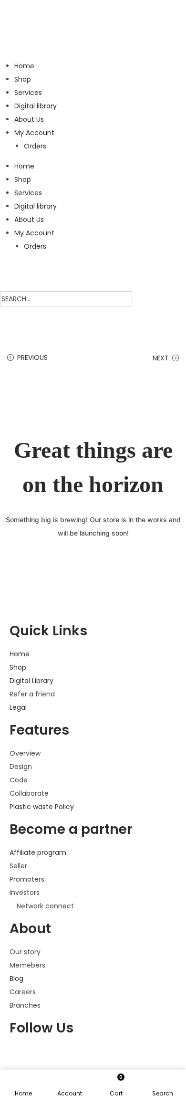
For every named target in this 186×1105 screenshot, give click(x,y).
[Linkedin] (124, 1056)
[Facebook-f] (21, 1056)
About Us (29, 119)
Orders (35, 146)
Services (28, 92)
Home (24, 66)
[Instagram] (99, 1056)
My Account (34, 132)
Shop (22, 79)
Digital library (35, 106)
